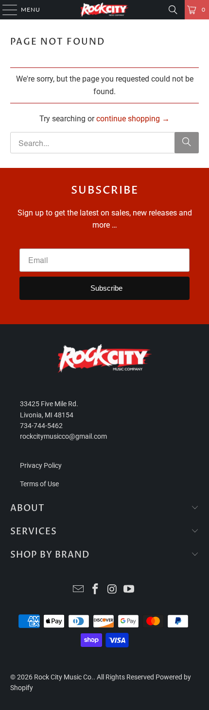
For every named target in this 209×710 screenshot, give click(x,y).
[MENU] (5, 9)
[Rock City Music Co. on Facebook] (95, 590)
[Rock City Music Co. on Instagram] (112, 590)
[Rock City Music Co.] (104, 9)
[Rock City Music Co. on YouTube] (129, 590)
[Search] (173, 9)
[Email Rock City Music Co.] (78, 590)
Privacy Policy (41, 465)
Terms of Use (39, 484)
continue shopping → (133, 118)
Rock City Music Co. (63, 677)
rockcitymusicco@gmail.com (63, 436)
